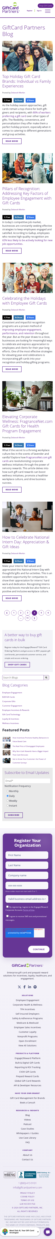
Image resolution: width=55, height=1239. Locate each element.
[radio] (27, 791)
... (20, 618)
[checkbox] (27, 798)
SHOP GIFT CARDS (17, 664)
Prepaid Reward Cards (27, 1076)
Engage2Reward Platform (27, 1058)
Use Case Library (27, 1137)
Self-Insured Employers (27, 1013)
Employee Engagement (12, 692)
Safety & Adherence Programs (27, 1018)
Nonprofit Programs (27, 1036)
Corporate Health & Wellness (27, 1004)
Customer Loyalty (27, 1032)
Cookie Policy (27, 1197)
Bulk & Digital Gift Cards (27, 1062)
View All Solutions (27, 1045)
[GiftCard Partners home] (27, 965)
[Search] (46, 677)
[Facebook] (25, 987)
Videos (27, 1119)
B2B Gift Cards (8, 697)
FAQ (28, 1142)
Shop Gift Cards (45, 5)
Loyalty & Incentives (10, 719)
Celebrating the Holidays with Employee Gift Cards (24, 301)
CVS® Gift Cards (27, 1071)
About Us (27, 1155)
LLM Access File (27, 1204)
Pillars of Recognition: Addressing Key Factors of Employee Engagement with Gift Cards (26, 196)
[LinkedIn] (29, 987)
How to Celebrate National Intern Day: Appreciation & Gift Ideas (25, 541)
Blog (27, 1115)
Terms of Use (28, 910)
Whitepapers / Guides (27, 1133)
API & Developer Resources (27, 1085)
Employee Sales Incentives (27, 1027)
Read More (12, 141)
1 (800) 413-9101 (27, 1183)
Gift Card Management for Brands (27, 1098)
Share (19, 100)
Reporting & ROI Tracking (27, 1067)
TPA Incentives (27, 1009)
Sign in (39, 11)
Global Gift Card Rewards (27, 1081)
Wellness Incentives (10, 723)
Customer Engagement (12, 705)
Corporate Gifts (8, 701)
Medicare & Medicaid (27, 1023)
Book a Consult (27, 1102)
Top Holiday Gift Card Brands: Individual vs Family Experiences (26, 81)
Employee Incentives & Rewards (15, 710)
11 (27, 618)
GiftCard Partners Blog (23, 31)
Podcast (27, 1124)
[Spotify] (35, 987)
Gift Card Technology (11, 714)
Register (29, 11)
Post (8, 100)
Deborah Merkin (18, 92)
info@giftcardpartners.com (27, 1187)
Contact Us (27, 1159)
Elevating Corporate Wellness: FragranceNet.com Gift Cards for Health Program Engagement (27, 424)
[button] (20, 1231)
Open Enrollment (27, 1041)
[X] (19, 987)
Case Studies (27, 1128)
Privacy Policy (27, 1193)
